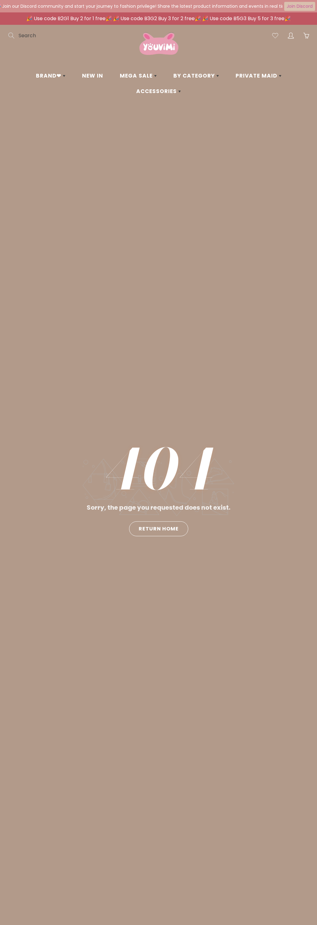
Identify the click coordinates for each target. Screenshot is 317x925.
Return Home (159, 528)
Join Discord (300, 6)
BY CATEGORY (194, 75)
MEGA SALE (137, 75)
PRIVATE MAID (257, 75)
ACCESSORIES (157, 91)
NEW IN (92, 75)
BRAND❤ (49, 75)
